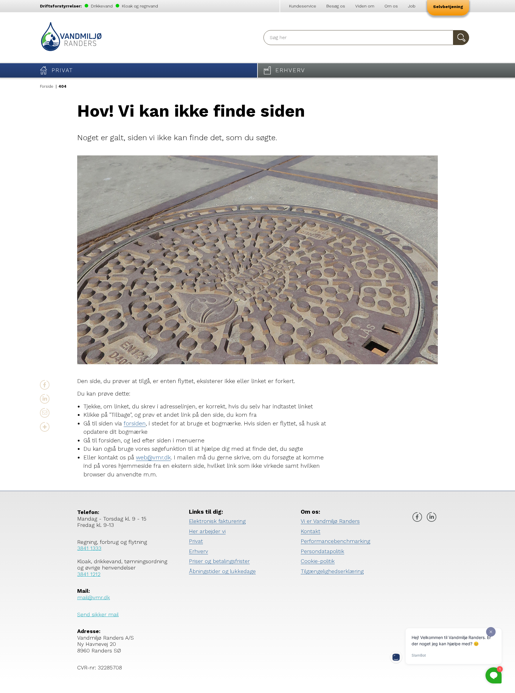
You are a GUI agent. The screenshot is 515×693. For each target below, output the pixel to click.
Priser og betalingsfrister (219, 561)
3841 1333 (89, 548)
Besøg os (335, 6)
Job (411, 6)
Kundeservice (302, 6)
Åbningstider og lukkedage (222, 571)
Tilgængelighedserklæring (332, 571)
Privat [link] (62, 70)
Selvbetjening (448, 6)
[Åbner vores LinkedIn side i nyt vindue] (431, 517)
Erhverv (198, 551)
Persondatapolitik (322, 551)
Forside (46, 86)
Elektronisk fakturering (217, 521)
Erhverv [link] (290, 70)
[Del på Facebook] (44, 385)
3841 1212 (88, 574)
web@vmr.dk (153, 457)
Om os (391, 6)
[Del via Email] (44, 413)
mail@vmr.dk (93, 597)
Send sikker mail (98, 614)
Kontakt (310, 531)
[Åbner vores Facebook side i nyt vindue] (417, 517)
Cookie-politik (318, 561)
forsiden (135, 423)
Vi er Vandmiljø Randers (330, 521)
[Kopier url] (44, 427)
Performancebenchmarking (335, 541)
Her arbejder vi (207, 531)
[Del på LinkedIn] (44, 399)
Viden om (364, 6)
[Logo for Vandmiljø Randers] (71, 37)
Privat (196, 541)
